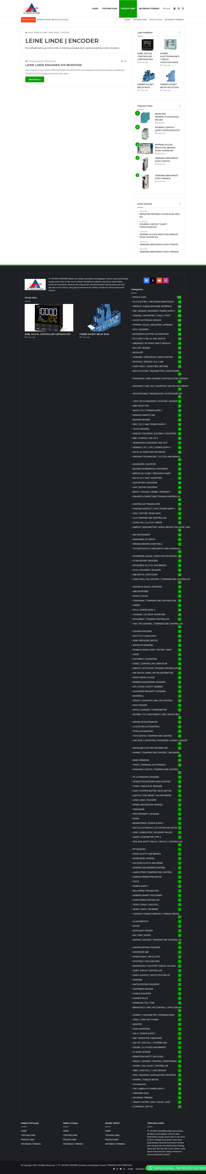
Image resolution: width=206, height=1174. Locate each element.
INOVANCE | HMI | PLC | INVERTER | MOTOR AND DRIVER (160, 386)
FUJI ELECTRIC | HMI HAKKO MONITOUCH (153, 301)
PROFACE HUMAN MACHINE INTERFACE (152, 306)
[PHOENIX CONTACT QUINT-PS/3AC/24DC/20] (145, 133)
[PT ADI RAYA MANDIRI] (31, 8)
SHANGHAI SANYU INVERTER (147, 587)
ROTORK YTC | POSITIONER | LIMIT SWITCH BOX (156, 714)
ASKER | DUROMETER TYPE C (147, 837)
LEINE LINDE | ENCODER (144, 800)
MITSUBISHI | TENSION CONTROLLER (151, 619)
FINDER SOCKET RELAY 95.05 (94, 334)
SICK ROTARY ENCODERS (145, 482)
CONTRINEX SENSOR (143, 989)
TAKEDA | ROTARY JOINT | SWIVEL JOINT (152, 1102)
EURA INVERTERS (141, 1029)
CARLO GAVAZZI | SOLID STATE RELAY (151, 975)
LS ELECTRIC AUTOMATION (146, 726)
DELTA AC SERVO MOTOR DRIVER (149, 452)
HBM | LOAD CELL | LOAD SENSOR (149, 1070)
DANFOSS (137, 979)
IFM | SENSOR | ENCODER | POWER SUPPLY (154, 311)
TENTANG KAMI (109, 8)
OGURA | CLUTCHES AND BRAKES (149, 1047)
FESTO (136, 881)
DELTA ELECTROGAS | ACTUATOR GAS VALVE (155, 828)
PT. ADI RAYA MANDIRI (67, 1165)
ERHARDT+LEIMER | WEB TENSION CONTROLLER (156, 496)
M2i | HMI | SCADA (142, 935)
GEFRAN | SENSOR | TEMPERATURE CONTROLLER (157, 940)
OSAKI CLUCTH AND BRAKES (147, 854)
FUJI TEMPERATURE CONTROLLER (149, 518)
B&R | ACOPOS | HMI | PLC (145, 438)
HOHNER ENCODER (142, 631)
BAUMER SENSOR (141, 419)
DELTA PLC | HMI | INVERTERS (147, 478)
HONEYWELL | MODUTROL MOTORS (150, 366)
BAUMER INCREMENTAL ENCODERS (150, 469)
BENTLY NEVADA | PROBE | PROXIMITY (152, 492)
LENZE (136, 654)
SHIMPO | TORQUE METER (145, 1079)
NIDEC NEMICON (141, 760)
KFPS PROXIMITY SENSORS (146, 814)
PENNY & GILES (140, 596)
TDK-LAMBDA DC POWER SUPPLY (148, 1089)
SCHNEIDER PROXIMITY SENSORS (149, 691)
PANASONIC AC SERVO (144, 539)
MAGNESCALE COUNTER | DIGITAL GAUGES (154, 966)
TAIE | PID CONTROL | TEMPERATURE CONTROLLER (158, 623)
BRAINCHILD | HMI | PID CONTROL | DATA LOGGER (157, 1007)
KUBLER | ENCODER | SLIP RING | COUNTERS (154, 433)
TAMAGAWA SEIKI (141, 1093)
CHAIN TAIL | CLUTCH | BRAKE (147, 522)
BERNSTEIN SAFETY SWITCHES (148, 1056)
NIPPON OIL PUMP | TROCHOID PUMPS (152, 473)
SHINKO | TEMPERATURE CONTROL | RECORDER (156, 752)
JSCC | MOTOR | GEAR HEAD (147, 513)
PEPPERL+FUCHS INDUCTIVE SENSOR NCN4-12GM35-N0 (165, 147)
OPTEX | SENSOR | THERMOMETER (150, 710)
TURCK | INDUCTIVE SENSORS (147, 786)
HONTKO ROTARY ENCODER (146, 947)
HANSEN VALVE (140, 998)
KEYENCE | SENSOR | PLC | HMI (148, 361)
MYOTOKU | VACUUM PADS (146, 961)
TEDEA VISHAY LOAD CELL (146, 904)
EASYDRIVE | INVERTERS (145, 659)
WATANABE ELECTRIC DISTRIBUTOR (150, 748)
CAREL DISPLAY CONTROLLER (147, 970)
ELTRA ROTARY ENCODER (145, 561)
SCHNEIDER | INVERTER (144, 464)
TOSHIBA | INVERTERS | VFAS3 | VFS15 (151, 315)
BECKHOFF (138, 352)
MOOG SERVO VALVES (144, 677)
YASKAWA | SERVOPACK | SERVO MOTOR (153, 357)
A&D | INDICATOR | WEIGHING (147, 1038)
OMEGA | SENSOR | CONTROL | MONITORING (155, 1061)
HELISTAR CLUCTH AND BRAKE (148, 863)
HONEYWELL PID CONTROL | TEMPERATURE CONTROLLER (161, 579)
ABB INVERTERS (140, 591)
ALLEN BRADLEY (141, 921)
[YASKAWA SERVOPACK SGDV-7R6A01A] (145, 181)
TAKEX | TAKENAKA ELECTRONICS (149, 765)
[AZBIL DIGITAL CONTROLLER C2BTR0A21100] (147, 45)
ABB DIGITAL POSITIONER (145, 574)
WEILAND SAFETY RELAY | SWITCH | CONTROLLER (157, 841)
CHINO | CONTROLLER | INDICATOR (150, 663)
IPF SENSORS (139, 849)
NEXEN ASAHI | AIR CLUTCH (146, 956)
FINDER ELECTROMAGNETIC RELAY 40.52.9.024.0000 (61, 19)
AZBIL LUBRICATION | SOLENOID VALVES (152, 832)
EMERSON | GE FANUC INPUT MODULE (152, 343)
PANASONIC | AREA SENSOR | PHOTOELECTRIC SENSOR (160, 378)
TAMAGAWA (138, 809)
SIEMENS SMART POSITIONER (147, 895)
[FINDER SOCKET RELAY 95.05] (147, 76)
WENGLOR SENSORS (143, 645)
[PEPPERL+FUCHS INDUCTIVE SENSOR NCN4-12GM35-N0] (145, 148)
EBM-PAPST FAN (141, 406)
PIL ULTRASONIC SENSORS (146, 777)
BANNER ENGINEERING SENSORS (149, 682)
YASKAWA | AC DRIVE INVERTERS (149, 614)
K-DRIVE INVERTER (142, 993)
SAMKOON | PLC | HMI (143, 1003)
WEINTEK (137, 1024)
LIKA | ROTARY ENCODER (145, 487)
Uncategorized (139, 1084)
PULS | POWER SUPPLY (144, 610)
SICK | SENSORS (140, 329)
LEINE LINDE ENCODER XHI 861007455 (53, 65)
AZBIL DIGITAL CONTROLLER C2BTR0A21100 (145, 56)
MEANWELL (138, 696)
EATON (136, 926)
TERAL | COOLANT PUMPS (145, 1019)
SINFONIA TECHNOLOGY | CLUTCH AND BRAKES (156, 456)
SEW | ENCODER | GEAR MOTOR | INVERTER (154, 1075)
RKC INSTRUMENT (142, 534)
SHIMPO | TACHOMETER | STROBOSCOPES (153, 1015)
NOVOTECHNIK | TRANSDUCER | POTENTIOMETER (157, 393)
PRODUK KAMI (128, 8)
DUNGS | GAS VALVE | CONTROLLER (150, 1066)
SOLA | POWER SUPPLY (144, 1033)
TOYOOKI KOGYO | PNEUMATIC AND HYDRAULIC (156, 548)
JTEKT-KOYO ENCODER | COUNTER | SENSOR (155, 401)
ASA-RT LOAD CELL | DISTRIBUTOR (150, 1042)
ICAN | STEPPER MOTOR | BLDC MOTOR (152, 791)
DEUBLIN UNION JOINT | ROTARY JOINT (152, 650)
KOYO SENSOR (140, 705)
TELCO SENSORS (141, 429)
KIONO (136, 818)
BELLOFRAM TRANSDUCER (146, 890)
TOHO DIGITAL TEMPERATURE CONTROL (152, 736)
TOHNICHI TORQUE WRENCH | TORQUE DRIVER (156, 914)
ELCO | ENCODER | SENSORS (147, 570)
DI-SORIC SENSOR (141, 1052)
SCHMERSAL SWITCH (143, 1106)
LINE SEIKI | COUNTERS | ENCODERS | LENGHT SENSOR (160, 740)
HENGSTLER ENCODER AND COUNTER (151, 781)
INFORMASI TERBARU (149, 8)
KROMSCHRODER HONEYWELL (148, 544)
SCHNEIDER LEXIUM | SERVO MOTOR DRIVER (155, 556)
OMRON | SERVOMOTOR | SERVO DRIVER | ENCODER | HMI (161, 527)
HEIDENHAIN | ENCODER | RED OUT (150, 443)
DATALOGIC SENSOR (143, 930)
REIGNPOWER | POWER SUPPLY (148, 823)
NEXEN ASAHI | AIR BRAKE (145, 909)
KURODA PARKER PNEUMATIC (147, 877)
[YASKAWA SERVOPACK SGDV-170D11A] (145, 164)
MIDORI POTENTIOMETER (145, 722)
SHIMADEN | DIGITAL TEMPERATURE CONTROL (156, 769)
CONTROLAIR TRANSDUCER (146, 504)
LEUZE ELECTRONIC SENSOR (147, 320)
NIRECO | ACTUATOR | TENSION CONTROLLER (155, 668)
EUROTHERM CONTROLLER (146, 900)
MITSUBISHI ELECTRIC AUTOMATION (151, 334)
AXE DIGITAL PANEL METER (153, 673)
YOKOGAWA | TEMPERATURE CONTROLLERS (154, 600)
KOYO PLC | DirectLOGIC (144, 636)
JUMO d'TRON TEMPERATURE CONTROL (152, 872)
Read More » (35, 79)
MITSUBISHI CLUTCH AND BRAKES (149, 565)
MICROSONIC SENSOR (143, 858)
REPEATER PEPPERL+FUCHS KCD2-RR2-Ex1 (167, 117)
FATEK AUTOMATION (143, 731)
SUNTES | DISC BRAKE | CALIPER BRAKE (152, 795)
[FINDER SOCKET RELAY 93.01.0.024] (170, 76)
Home (30, 32)
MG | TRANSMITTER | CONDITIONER (156, 371)
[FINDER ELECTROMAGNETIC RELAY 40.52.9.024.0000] (170, 45)
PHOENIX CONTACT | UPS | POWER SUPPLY (154, 508)
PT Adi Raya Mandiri (35, 61)
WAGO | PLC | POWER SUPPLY (147, 410)
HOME (95, 8)
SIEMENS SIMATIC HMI (144, 415)
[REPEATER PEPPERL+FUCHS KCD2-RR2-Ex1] (145, 118)
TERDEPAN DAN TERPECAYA (119, 1165)
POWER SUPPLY (140, 886)
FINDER (136, 605)
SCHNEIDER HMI (141, 952)
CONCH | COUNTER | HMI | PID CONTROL (153, 700)
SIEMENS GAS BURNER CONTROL (149, 867)
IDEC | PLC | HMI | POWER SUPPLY (149, 424)
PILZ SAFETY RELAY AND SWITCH (149, 338)
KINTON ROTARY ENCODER (146, 984)
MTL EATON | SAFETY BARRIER (148, 686)
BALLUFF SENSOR (141, 348)
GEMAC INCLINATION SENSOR (147, 804)
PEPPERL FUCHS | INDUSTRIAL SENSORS (153, 325)
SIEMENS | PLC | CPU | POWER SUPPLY (152, 447)
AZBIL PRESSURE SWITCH (145, 640)
